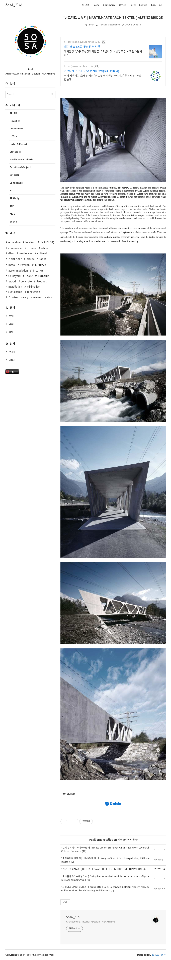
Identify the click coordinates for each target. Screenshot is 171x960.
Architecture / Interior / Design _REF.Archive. (90, 921)
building (47, 242)
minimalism (33, 286)
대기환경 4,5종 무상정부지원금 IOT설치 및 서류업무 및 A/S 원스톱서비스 (103, 53)
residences (25, 253)
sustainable (15, 292)
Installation (15, 286)
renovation (33, 292)
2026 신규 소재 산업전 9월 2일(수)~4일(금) (91, 71)
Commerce (109, 5)
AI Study (14, 198)
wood (12, 281)
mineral (37, 297)
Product (42, 281)
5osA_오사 (73, 917)
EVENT (13, 221)
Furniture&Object (20, 167)
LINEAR (40, 265)
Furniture (43, 276)
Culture (143, 5)
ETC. (12, 190)
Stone (29, 276)
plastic (31, 259)
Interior (38, 270)
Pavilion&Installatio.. (22, 159)
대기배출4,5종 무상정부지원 (82, 47)
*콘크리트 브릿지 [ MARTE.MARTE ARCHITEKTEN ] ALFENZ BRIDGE (113, 18)
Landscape (16, 182)
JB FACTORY (159, 954)
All (160, 5)
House (96, 5)
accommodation (18, 270)
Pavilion (25, 265)
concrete (26, 281)
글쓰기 (12, 360)
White (44, 248)
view (49, 297)
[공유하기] (70, 821)
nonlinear (15, 259)
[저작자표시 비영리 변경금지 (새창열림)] (97, 821)
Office (122, 5)
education (14, 242)
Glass (11, 253)
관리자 (12, 352)
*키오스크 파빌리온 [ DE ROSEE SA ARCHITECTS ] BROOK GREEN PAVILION (101, 869)
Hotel (132, 5)
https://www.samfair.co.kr (78, 66)
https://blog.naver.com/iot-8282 (82, 42)
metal (12, 265)
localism (30, 242)
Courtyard (14, 276)
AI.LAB (85, 5)
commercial (15, 248)
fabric (42, 259)
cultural (42, 253)
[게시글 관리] (74, 821)
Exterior (14, 175)
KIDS (12, 213)
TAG (153, 5)
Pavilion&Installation (110, 25)
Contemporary (18, 297)
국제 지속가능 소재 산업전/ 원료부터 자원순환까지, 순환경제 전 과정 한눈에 (102, 77)
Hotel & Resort (18, 144)
